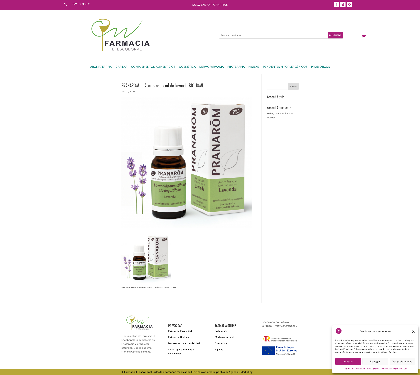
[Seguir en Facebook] (336, 4)
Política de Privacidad (355, 368)
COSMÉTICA (187, 67)
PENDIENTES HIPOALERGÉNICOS (285, 67)
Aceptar (348, 361)
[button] (413, 331)
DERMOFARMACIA (211, 67)
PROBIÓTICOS (320, 67)
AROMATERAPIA (101, 67)
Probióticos (221, 330)
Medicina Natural (224, 337)
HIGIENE (253, 67)
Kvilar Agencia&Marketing (236, 372)
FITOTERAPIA (236, 67)
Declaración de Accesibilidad (184, 343)
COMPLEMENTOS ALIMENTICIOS (153, 67)
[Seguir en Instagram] (343, 4)
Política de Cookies (178, 337)
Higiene (219, 349)
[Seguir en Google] (349, 4)
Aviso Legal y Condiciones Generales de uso (387, 368)
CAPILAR (121, 67)
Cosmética (221, 343)
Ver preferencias (402, 361)
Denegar (375, 361)
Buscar (293, 86)
